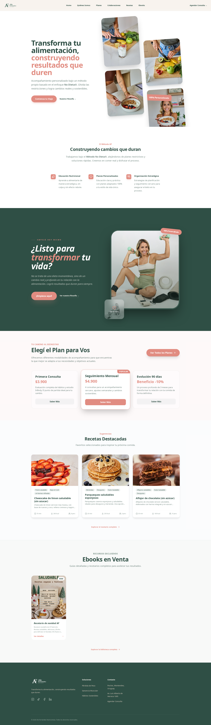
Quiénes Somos (83, 5)
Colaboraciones (113, 5)
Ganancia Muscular (90, 691)
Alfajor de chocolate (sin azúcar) (155, 498)
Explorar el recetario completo (104, 527)
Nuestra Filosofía (68, 99)
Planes (99, 5)
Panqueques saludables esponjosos (99, 496)
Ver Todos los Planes (161, 352)
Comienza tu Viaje (44, 99)
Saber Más (55, 401)
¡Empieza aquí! (44, 295)
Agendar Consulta (198, 5)
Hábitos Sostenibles (90, 696)
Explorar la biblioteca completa (104, 649)
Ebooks (142, 5)
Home (68, 5)
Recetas (129, 5)
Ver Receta (53, 483)
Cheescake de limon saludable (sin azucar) (52, 500)
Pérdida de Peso (88, 685)
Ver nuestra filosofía (69, 295)
